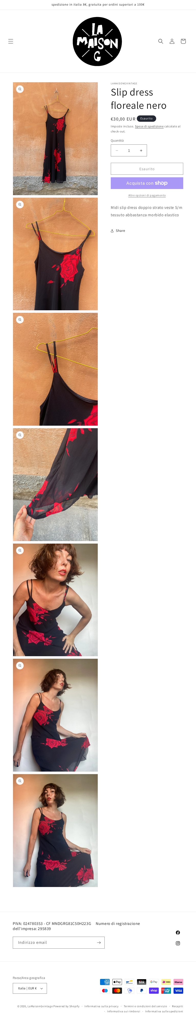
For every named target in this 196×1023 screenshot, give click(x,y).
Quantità (117, 140)
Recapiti (177, 1006)
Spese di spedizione (149, 126)
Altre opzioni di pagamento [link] (147, 195)
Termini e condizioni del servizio (145, 1006)
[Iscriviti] (98, 943)
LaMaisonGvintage (40, 1006)
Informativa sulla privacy (101, 1006)
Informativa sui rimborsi (123, 1011)
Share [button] (120, 230)
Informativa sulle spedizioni (164, 1011)
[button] (10, 41)
